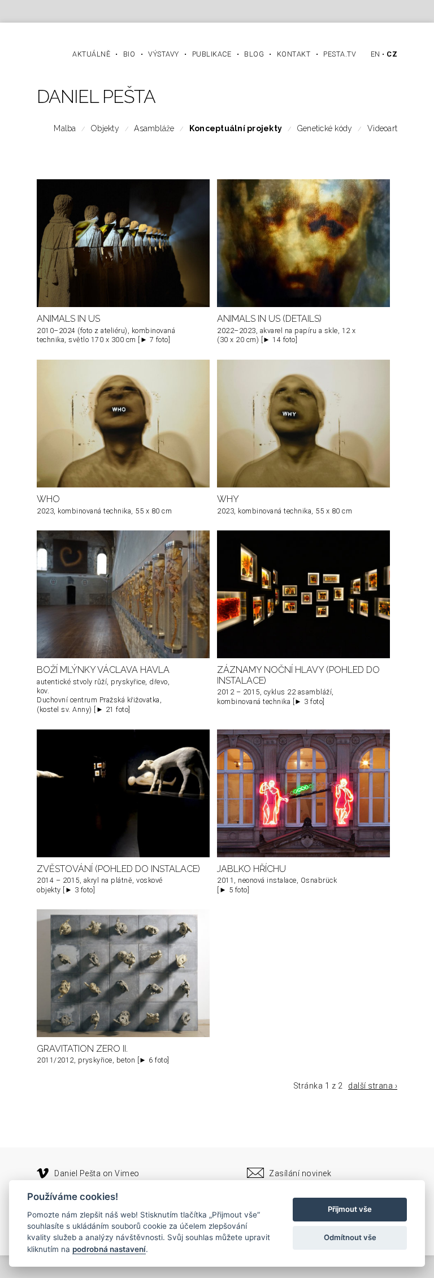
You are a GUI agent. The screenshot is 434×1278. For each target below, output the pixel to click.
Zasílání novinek (300, 1173)
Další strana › (372, 1085)
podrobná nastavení (109, 1249)
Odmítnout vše (350, 1237)
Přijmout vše (350, 1209)
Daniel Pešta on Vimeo (97, 1173)
